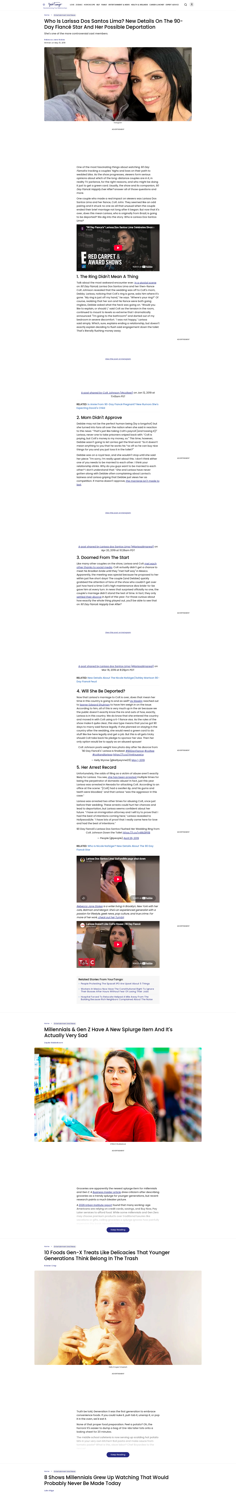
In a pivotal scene (145, 282)
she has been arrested (122, 777)
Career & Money (156, 4)
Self (98, 4)
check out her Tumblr (111, 917)
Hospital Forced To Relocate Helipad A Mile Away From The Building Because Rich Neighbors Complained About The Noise (117, 998)
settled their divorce (89, 597)
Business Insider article (107, 1192)
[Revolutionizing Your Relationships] (55, 4)
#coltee (149, 751)
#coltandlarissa (102, 754)
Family (104, 4)
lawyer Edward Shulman (95, 704)
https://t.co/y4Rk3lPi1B (136, 832)
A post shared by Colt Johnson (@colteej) (107, 392)
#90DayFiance (135, 751)
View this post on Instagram (118, 359)
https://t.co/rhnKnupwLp (128, 754)
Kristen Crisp (50, 1265)
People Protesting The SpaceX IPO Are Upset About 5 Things (115, 983)
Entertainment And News (64, 15)
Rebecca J (83, 906)
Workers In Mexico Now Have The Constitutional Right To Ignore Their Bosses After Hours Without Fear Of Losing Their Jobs (117, 990)
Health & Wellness (139, 4)
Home (46, 15)
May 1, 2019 (138, 760)
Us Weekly (136, 701)
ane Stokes (96, 906)
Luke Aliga (49, 1490)
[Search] (185, 4)
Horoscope (89, 4)
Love (72, 4)
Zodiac (79, 4)
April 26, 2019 (131, 838)
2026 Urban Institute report (95, 1205)
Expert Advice (172, 4)
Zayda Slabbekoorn (53, 1042)
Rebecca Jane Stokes (54, 39)
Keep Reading (118, 1229)
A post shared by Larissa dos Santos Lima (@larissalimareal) (116, 546)
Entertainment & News (119, 4)
